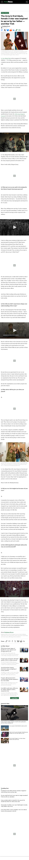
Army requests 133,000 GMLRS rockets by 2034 (18, 725)
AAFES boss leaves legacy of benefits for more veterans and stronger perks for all (8, 650)
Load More (14, 698)
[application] (14, 227)
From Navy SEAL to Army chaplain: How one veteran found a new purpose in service (14, 810)
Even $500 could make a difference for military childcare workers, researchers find (9, 689)
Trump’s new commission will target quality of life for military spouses (9, 659)
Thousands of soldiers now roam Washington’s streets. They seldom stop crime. (14, 805)
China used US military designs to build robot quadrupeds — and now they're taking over (14, 722)
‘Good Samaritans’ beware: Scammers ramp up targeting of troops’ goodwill (8, 669)
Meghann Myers (6, 26)
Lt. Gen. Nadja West (6, 58)
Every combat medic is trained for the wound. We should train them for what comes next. (13, 800)
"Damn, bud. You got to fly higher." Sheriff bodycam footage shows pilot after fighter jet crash (18, 733)
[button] (14, 227)
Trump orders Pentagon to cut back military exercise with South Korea (17, 739)
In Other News (5, 646)
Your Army (5, 13)
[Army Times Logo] (8, 2)
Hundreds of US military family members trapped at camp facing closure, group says (13, 791)
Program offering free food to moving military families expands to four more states (9, 679)
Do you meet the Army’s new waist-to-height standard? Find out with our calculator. (14, 796)
